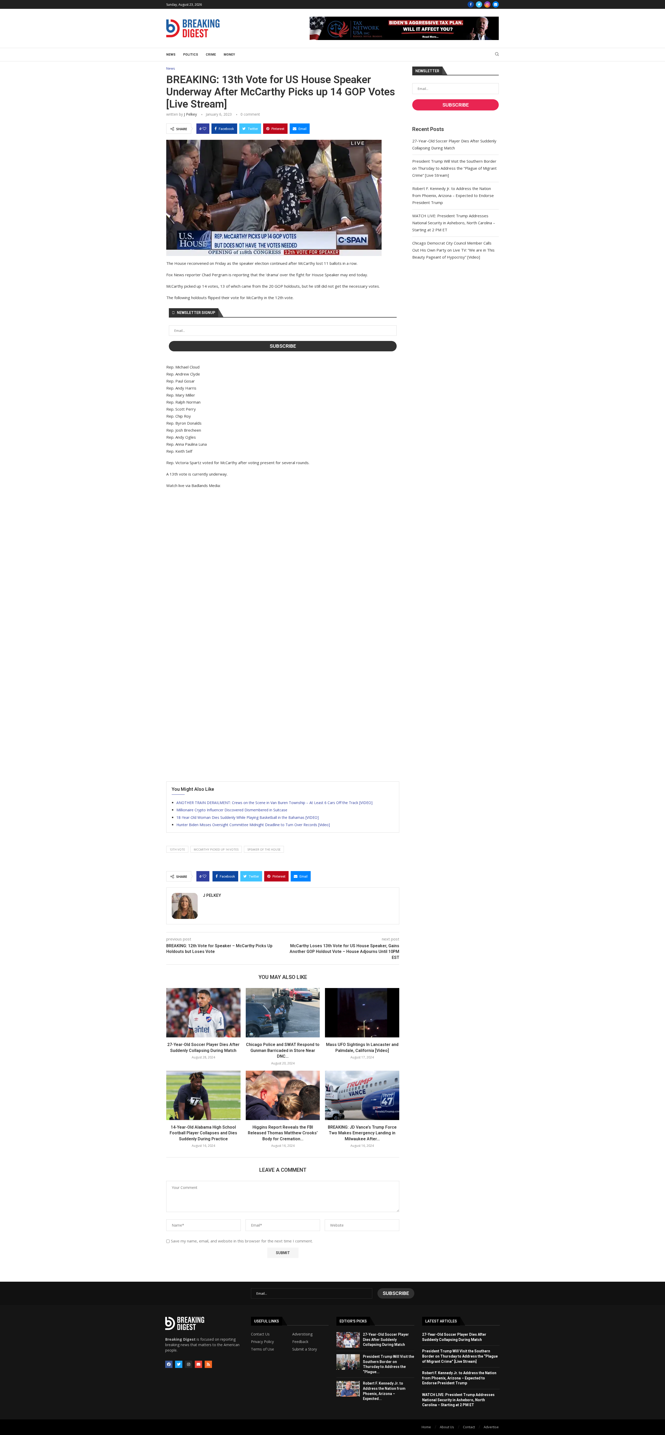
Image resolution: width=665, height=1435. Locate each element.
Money (229, 54)
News (170, 54)
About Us (447, 1427)
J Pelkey (190, 114)
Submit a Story (304, 1349)
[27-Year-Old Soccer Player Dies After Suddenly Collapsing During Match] (203, 1012)
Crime (211, 54)
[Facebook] (471, 4)
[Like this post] (204, 128)
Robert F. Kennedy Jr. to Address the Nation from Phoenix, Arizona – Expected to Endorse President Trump (453, 195)
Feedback (300, 1342)
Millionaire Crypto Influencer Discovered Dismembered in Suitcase (231, 809)
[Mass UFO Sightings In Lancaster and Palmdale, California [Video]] (362, 1012)
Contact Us (260, 1334)
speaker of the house (264, 849)
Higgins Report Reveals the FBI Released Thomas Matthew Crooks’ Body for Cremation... (283, 1133)
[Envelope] (198, 1364)
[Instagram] (487, 4)
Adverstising (302, 1334)
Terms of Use (262, 1349)
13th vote (177, 849)
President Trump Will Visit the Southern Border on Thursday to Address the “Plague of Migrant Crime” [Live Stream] (454, 168)
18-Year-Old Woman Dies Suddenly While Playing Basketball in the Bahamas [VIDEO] (247, 817)
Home (426, 1427)
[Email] (496, 4)
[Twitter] (479, 4)
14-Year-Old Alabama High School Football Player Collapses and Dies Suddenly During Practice (203, 1133)
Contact (469, 1427)
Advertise (491, 1427)
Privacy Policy (262, 1342)
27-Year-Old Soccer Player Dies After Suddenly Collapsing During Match (386, 1339)
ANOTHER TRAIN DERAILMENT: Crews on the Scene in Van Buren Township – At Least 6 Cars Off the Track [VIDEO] (274, 802)
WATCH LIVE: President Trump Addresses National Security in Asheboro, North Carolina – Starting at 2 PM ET (453, 222)
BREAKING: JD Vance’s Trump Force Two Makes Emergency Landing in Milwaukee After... (362, 1133)
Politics (190, 54)
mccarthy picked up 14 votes (216, 849)
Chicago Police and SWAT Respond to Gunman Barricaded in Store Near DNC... (283, 1050)
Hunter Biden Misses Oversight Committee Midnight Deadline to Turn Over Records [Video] (253, 824)
